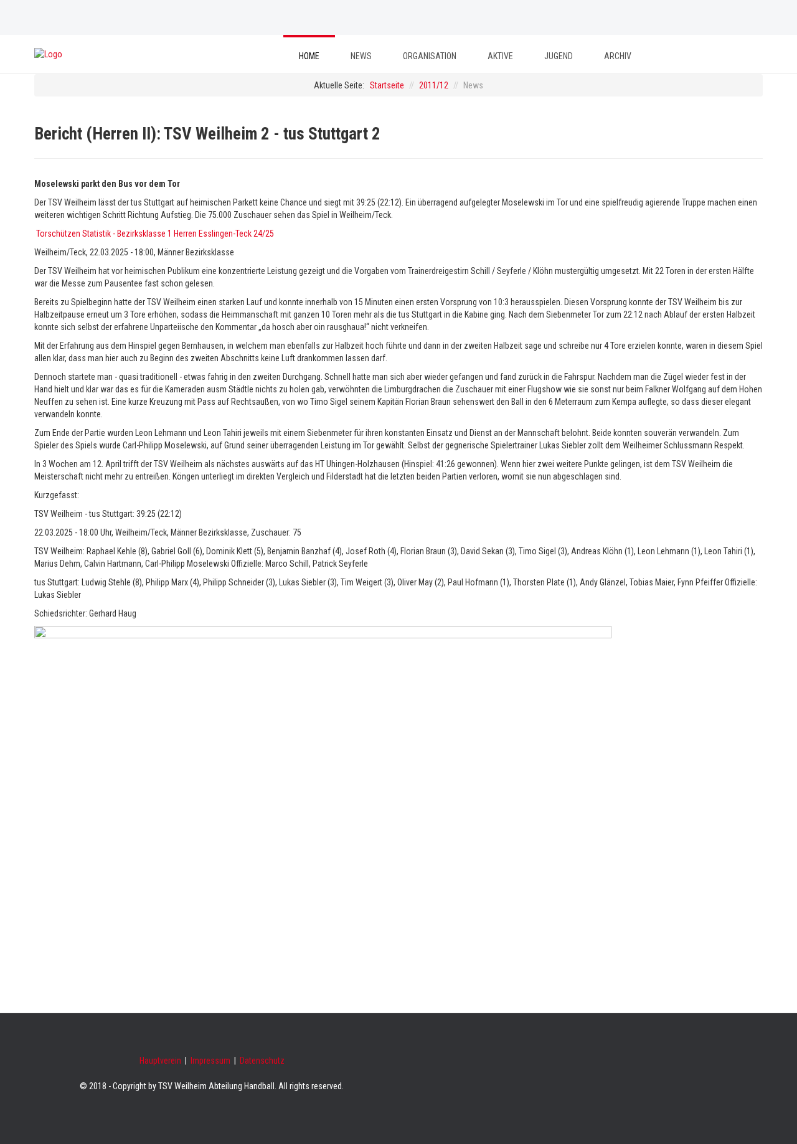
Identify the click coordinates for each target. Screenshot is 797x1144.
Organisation (429, 56)
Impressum (210, 1061)
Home (309, 56)
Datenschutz (262, 1061)
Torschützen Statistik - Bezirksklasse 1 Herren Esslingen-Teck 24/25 (155, 234)
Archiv (617, 56)
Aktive (500, 56)
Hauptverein (160, 1061)
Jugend (558, 56)
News (361, 56)
